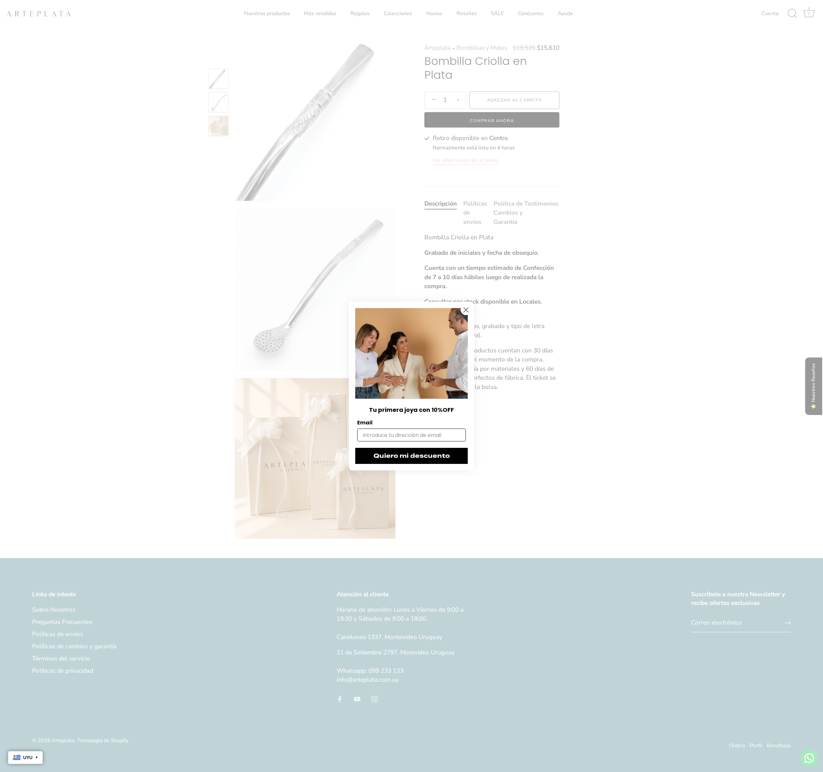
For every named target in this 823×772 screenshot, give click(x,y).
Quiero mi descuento (412, 455)
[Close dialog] (466, 309)
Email (365, 422)
